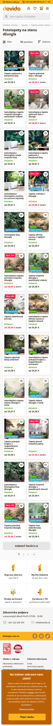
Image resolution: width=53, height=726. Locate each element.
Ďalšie (34, 554)
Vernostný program (35, 666)
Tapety (24, 25)
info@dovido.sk (42, 622)
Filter (9, 41)
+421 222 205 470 (15, 622)
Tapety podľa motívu (40, 25)
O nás (29, 663)
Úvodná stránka (10, 25)
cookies (31, 692)
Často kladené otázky (36, 669)
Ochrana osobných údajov (14, 669)
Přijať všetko (27, 717)
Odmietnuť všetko (26, 709)
